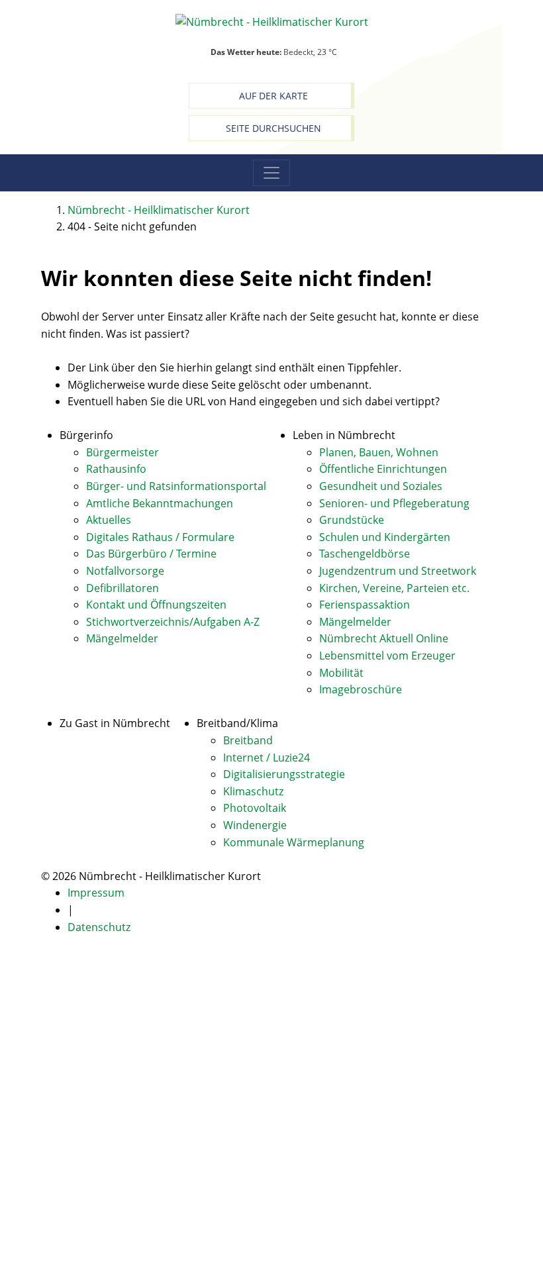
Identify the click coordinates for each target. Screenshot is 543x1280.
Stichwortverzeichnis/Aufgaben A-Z (173, 622)
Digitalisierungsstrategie (284, 774)
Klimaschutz (253, 791)
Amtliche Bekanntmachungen (159, 503)
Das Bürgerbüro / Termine (151, 553)
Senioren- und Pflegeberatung (394, 503)
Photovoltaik (254, 808)
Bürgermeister (122, 452)
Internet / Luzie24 (266, 757)
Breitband (248, 740)
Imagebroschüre (360, 689)
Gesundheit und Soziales (380, 486)
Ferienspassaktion (364, 604)
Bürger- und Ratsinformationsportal (176, 486)
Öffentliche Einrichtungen (383, 469)
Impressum (96, 892)
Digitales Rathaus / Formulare (160, 537)
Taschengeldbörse (364, 553)
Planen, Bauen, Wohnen (378, 452)
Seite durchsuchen (273, 128)
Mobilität (341, 672)
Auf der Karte (273, 95)
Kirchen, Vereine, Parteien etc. (394, 588)
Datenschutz (99, 927)
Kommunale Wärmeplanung (293, 842)
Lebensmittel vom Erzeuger (387, 655)
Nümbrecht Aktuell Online (383, 638)
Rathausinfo (116, 469)
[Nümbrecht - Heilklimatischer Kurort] (271, 21)
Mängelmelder (122, 638)
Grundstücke (351, 520)
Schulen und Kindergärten (384, 537)
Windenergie (255, 825)
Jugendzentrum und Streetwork (397, 571)
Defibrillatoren (122, 588)
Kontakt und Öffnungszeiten (156, 604)
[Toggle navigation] (271, 173)
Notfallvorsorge (125, 571)
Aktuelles (108, 520)
